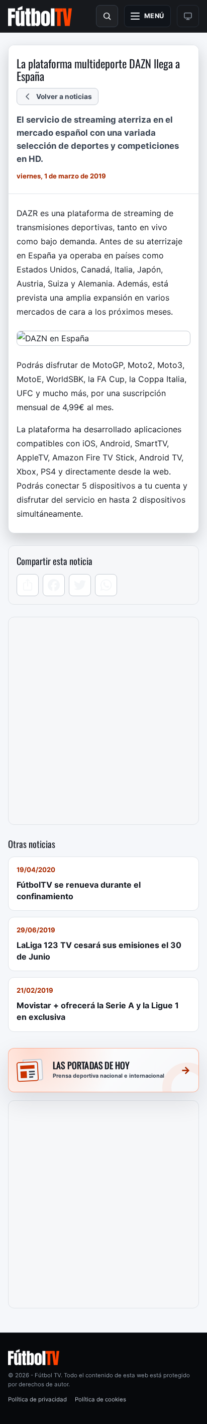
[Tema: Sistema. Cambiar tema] (188, 16)
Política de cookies (100, 1399)
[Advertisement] (103, 720)
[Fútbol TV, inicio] (40, 16)
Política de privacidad (37, 1399)
